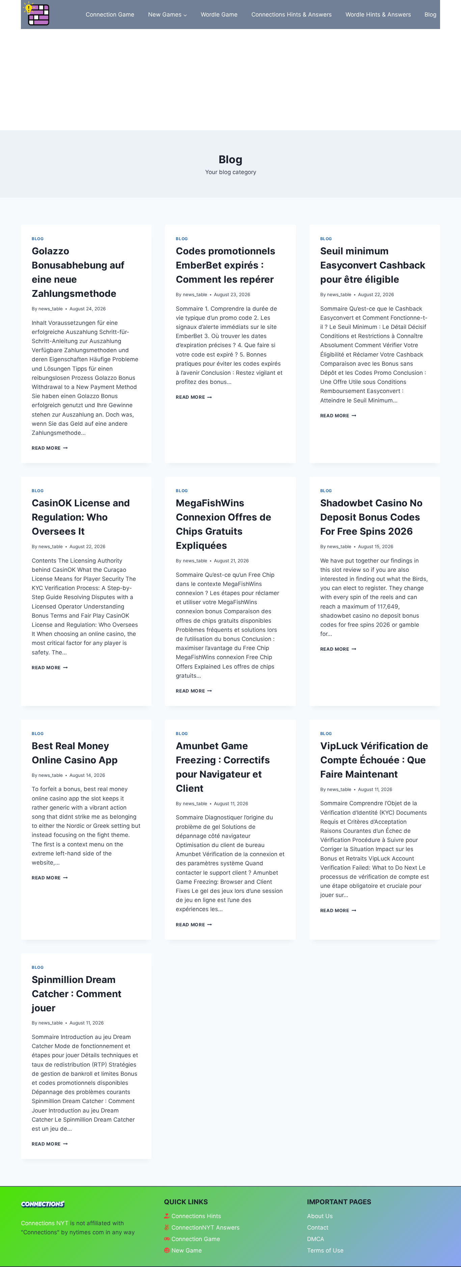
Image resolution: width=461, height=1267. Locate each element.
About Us (320, 1216)
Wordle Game (219, 14)
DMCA (315, 1239)
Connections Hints (196, 1216)
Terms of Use (325, 1250)
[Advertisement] (230, 79)
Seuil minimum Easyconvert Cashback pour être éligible (372, 265)
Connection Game (110, 14)
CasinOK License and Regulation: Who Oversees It (81, 517)
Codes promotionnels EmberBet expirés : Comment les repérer (225, 265)
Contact (317, 1227)
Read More (50, 448)
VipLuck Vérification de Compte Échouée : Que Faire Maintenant (374, 760)
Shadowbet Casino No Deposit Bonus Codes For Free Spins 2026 (371, 517)
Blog (430, 14)
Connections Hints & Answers (291, 14)
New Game (186, 1250)
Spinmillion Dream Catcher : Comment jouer (76, 994)
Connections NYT (45, 1223)
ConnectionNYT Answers (205, 1227)
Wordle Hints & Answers (378, 14)
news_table (50, 308)
